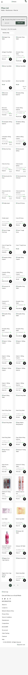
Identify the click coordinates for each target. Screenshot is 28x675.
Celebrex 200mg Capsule (19, 137)
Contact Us (4, 607)
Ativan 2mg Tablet (20, 81)
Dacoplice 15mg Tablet (19, 302)
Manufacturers (9, 10)
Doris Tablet (4, 519)
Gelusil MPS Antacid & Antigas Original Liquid (6, 547)
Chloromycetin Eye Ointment (20, 192)
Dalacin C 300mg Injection (20, 384)
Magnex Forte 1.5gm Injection (6, 574)
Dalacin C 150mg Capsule (6, 357)
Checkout (4, 636)
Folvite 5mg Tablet (20, 519)
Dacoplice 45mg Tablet (19, 329)
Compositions (5, 623)
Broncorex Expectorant (5, 108)
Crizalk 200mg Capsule (19, 273)
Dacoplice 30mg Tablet (5, 329)
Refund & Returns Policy (8, 611)
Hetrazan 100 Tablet (20, 546)
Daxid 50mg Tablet (6, 437)
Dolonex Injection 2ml (20, 492)
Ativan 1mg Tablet (6, 81)
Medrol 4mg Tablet (20, 573)
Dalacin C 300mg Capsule (20, 357)
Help (3, 639)
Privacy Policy (5, 614)
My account (5, 630)
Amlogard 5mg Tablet (7, 52)
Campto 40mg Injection (19, 108)
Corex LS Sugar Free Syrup (6, 246)
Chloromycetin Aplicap (19, 164)
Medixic (3, 10)
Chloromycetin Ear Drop (6, 192)
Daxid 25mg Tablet (20, 410)
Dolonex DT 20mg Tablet (20, 465)
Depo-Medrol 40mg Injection (20, 438)
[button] (26, 2)
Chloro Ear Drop (5, 163)
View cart (20, 22)
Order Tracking (5, 633)
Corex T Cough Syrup (21, 245)
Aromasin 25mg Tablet (19, 53)
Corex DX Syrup (19, 218)
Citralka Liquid (5, 218)
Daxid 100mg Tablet (6, 410)
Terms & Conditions (7, 617)
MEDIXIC (9, 642)
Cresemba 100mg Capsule (6, 273)
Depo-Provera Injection (5, 465)
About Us (4, 604)
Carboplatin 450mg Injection (6, 137)
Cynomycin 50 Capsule (5, 302)
